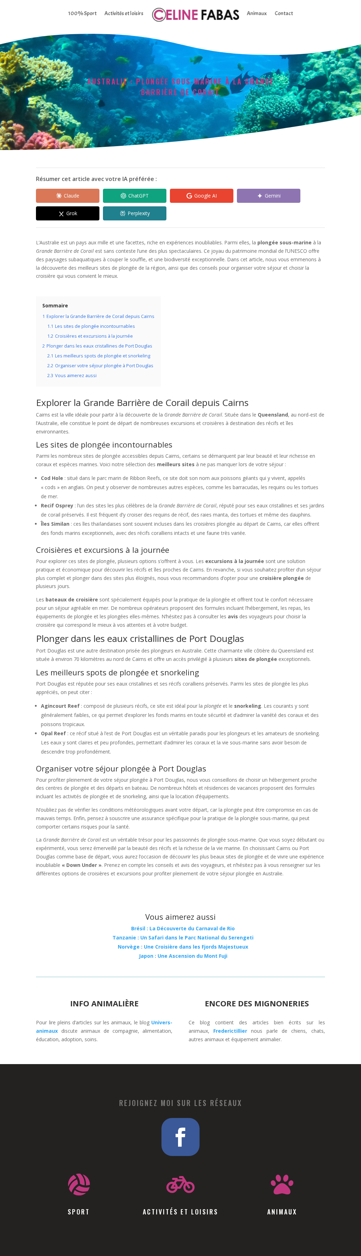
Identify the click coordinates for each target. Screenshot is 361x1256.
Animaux (257, 13)
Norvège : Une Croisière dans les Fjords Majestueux (183, 946)
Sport (79, 1211)
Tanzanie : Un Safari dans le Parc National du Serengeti (182, 937)
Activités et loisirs (123, 13)
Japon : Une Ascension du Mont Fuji (183, 955)
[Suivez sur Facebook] (180, 1137)
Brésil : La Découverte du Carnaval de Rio (183, 928)
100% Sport (82, 13)
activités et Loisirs (180, 1211)
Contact (284, 13)
